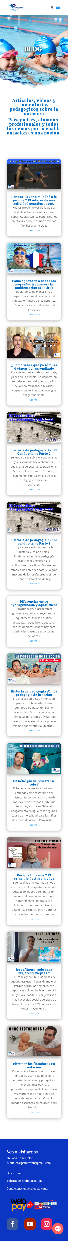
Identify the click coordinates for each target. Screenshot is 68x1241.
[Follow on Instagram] (46, 1224)
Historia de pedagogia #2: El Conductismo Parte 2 (34, 452)
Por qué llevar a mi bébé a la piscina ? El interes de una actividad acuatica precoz (34, 200)
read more (34, 230)
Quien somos (15, 1173)
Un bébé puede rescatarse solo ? (34, 782)
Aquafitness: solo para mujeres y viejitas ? (34, 971)
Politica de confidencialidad (25, 1181)
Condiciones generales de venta (27, 1188)
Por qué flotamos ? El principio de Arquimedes (34, 877)
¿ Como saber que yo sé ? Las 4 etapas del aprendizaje (34, 367)
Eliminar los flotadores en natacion (34, 1065)
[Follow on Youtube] (30, 1224)
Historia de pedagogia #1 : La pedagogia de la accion (34, 693)
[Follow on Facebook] (12, 1224)
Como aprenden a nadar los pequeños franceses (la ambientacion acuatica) (34, 284)
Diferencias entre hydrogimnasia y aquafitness (34, 603)
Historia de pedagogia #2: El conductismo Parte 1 (34, 541)
